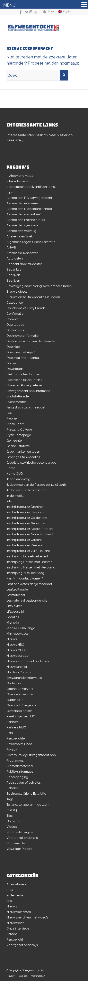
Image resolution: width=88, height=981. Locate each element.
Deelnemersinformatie (22, 336)
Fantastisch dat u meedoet (26, 407)
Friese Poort (15, 424)
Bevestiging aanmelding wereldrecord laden (39, 286)
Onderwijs (14, 683)
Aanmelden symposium (24, 225)
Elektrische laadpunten (23, 374)
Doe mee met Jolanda (23, 358)
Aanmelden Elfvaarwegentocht (29, 198)
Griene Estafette (18, 446)
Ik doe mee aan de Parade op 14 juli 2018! (37, 485)
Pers (10, 733)
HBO (10, 890)
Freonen (12, 418)
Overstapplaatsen (20, 711)
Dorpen (12, 363)
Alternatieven (16, 884)
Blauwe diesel (17, 291)
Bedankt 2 (14, 269)
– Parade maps (17, 181)
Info (9, 501)
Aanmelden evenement (24, 203)
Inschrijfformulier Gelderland (27, 518)
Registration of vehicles (24, 782)
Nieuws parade (17, 656)
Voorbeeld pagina (20, 832)
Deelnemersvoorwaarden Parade (31, 341)
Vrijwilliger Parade (19, 849)
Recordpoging (17, 777)
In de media (15, 496)
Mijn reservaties (17, 633)
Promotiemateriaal (20, 766)
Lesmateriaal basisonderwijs (27, 600)
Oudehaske (15, 700)
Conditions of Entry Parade (26, 308)
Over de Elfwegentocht (24, 705)
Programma (15, 760)
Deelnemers (15, 330)
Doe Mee (13, 347)
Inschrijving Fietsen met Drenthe (29, 562)
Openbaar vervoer (20, 689)
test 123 (12, 810)
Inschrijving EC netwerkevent (27, 556)
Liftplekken (15, 606)
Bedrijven (13, 275)
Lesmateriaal (16, 595)
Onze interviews (18, 928)
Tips (9, 816)
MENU (9, 5)
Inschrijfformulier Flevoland (26, 512)
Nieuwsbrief (15, 923)
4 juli (10, 192)
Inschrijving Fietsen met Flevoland (31, 567)
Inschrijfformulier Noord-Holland (30, 534)
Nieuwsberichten (19, 912)
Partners (12, 722)
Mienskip (13, 622)
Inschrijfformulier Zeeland (25, 545)
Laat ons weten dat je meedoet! (30, 584)
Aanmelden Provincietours (26, 220)
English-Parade (18, 396)
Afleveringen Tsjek (20, 236)
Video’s (12, 827)
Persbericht (15, 939)
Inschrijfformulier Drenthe (25, 507)
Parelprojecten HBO (21, 716)
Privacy (12, 749)
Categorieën (16, 302)
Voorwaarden (16, 843)
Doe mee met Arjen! (21, 352)
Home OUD (15, 473)
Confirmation (16, 313)
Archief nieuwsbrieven (22, 253)
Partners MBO (16, 727)
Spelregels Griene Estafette (26, 793)
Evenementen (17, 402)
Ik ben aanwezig (18, 479)
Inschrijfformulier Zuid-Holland (28, 551)
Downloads (15, 369)
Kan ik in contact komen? (25, 578)
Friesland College (19, 429)
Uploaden (14, 821)
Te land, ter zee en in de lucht (28, 805)
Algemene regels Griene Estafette (31, 242)
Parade (12, 934)
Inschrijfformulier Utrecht (24, 540)
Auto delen (15, 258)
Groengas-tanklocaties (23, 457)
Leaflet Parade (17, 589)
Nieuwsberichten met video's (27, 917)
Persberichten (17, 738)
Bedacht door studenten (25, 264)
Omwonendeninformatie (24, 678)
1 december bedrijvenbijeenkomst (31, 187)
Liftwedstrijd (15, 611)
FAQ (9, 413)
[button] (84, 4)
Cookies (12, 319)
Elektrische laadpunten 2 (25, 380)
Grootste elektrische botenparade (31, 462)
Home (11, 468)
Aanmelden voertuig (21, 231)
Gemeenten (15, 440)
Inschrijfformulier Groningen (26, 523)
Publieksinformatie (20, 771)
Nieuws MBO (16, 650)
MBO (10, 901)
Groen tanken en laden (23, 451)
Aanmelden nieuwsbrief (24, 214)
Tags (10, 799)
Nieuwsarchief (17, 667)
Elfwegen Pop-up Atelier (24, 385)
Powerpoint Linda (19, 744)
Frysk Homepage (19, 435)
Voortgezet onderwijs (22, 838)
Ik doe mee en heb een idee (27, 490)
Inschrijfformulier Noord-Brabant (30, 529)
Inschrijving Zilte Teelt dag (25, 573)
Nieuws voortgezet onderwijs (28, 661)
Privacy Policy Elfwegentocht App (31, 755)
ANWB (11, 247)
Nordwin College (19, 672)
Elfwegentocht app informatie (28, 391)
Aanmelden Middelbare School (29, 209)
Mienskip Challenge (21, 628)
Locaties (13, 617)
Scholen (13, 788)
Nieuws (12, 639)
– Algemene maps (20, 176)
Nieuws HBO (15, 645)
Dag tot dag (15, 325)
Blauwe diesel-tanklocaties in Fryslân (33, 297)
